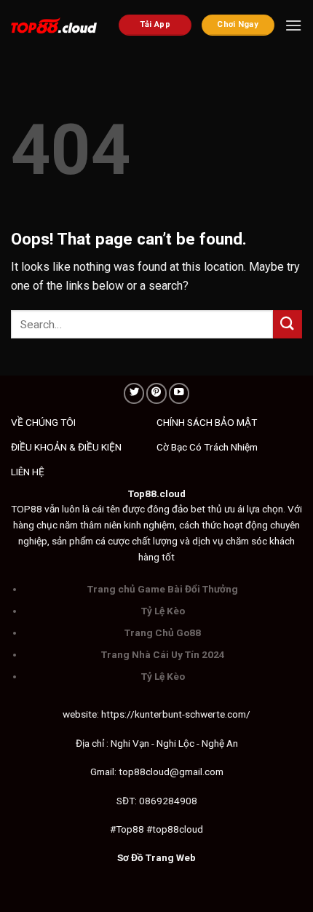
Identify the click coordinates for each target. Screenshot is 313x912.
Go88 (188, 632)
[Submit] (287, 324)
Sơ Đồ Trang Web (156, 857)
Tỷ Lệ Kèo (163, 610)
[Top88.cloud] (54, 25)
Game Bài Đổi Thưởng (188, 589)
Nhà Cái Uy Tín (165, 654)
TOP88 (26, 509)
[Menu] (293, 25)
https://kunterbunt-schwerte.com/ (175, 714)
